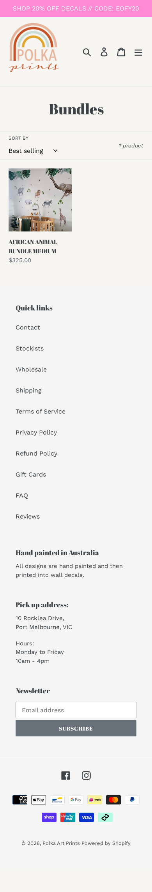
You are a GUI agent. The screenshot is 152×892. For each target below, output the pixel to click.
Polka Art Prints (61, 843)
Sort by (18, 138)
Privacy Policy (36, 432)
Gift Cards (31, 474)
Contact (28, 327)
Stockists (30, 348)
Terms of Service (40, 411)
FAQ (22, 495)
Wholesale (31, 369)
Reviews (28, 516)
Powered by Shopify (106, 843)
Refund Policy (36, 453)
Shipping (29, 390)
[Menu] (138, 51)
